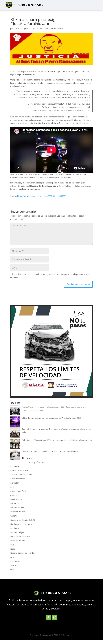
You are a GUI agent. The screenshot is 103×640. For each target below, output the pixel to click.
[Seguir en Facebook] (48, 617)
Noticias (13, 549)
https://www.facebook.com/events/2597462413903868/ (41, 196)
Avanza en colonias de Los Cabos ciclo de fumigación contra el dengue (51, 451)
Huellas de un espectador (21, 524)
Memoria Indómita (18, 540)
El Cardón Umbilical (18, 507)
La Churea (14, 528)
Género (13, 516)
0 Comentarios (57, 28)
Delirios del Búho (17, 499)
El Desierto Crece (17, 511)
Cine (12, 487)
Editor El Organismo (22, 28)
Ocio (12, 557)
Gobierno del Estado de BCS (22, 520)
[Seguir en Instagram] (54, 617)
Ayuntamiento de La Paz (21, 474)
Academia (14, 466)
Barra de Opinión (17, 478)
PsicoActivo (15, 561)
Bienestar (14, 483)
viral (47, 28)
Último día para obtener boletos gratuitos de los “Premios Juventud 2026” (51, 418)
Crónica (13, 495)
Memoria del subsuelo (20, 536)
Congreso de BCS (18, 491)
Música (13, 544)
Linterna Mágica (17, 532)
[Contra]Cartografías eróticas (34, 462)
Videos (13, 565)
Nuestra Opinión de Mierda (22, 553)
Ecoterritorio (15, 503)
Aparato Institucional (19, 470)
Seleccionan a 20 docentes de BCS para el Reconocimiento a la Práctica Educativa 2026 (57, 440)
